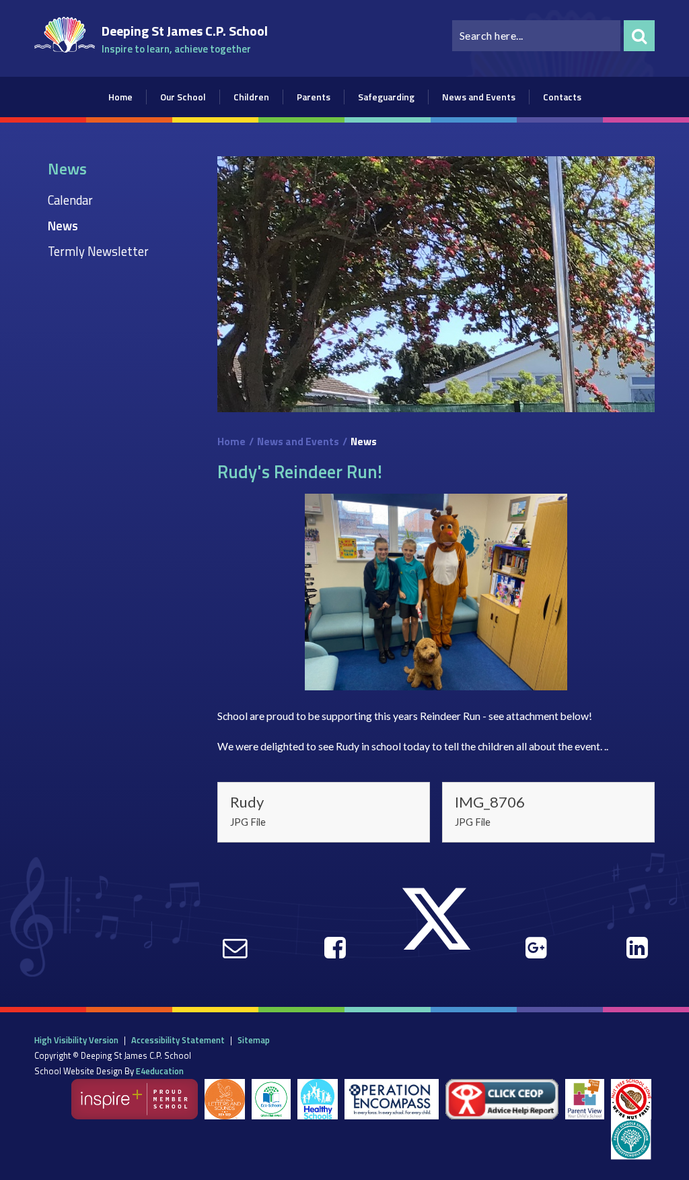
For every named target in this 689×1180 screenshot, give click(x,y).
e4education (160, 1071)
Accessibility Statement (178, 1040)
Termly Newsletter (98, 251)
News (63, 225)
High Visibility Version (76, 1040)
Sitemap (254, 1040)
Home (231, 441)
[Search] (639, 35)
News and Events (298, 441)
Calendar (70, 200)
